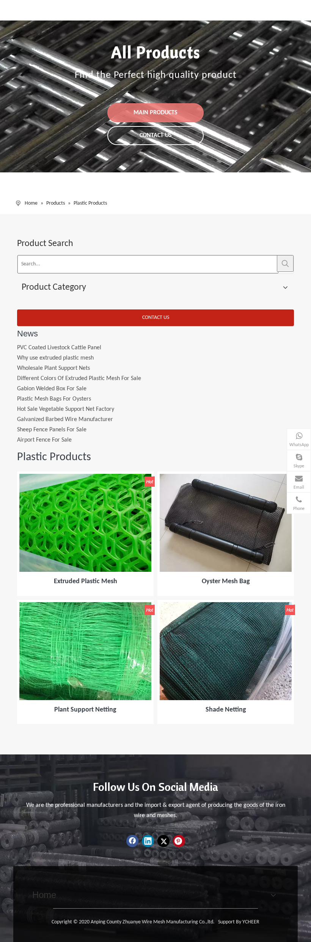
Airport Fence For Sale (44, 432)
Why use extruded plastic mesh (55, 350)
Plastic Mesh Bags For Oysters (54, 391)
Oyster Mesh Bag (226, 581)
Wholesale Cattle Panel (45, 442)
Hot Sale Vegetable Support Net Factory (65, 401)
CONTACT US (156, 136)
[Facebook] (132, 841)
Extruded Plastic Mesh (85, 581)
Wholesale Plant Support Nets (53, 360)
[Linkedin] (148, 841)
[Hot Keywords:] (285, 263)
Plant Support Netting (85, 709)
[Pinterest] (179, 841)
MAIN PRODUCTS (155, 113)
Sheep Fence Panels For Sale (51, 421)
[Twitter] (163, 841)
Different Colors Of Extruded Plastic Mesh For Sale (79, 370)
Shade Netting (226, 709)
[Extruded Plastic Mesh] (85, 523)
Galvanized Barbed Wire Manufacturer (65, 411)
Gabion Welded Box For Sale (51, 380)
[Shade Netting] (226, 651)
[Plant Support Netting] (85, 651)
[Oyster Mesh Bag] (226, 523)
